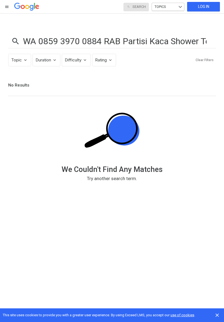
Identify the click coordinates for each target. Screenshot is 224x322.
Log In (203, 6)
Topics (160, 7)
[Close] (217, 315)
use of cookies (182, 315)
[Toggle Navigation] (7, 6)
